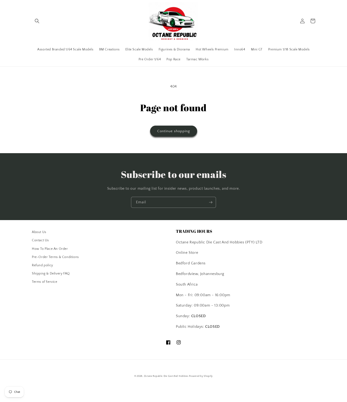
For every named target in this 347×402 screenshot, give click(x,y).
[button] (37, 21)
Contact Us (40, 240)
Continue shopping (173, 131)
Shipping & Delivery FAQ (51, 273)
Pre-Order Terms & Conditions (55, 257)
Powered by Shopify (201, 376)
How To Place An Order (50, 249)
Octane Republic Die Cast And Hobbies (166, 376)
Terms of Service (44, 282)
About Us (39, 232)
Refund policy (42, 265)
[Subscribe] (210, 202)
